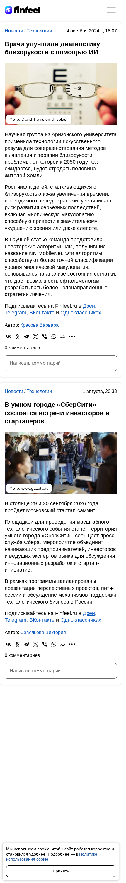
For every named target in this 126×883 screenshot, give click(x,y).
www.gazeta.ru (35, 488)
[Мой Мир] (63, 336)
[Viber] (44, 336)
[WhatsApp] (53, 336)
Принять (61, 871)
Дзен (89, 306)
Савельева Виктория (43, 632)
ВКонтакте (42, 313)
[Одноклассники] (17, 336)
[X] (35, 336)
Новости (14, 30)
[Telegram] (26, 336)
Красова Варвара (39, 325)
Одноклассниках (80, 313)
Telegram (15, 313)
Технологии (39, 30)
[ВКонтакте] (8, 336)
